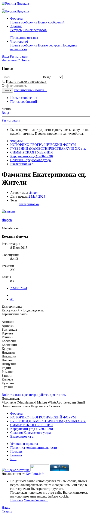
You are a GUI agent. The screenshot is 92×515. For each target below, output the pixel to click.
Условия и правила (24, 444)
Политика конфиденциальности (33, 447)
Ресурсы (16, 30)
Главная (16, 455)
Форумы (16, 18)
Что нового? (19, 41)
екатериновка (29, 204)
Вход (5, 112)
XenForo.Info (35, 474)
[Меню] (3, 8)
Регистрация (11, 120)
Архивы (16, 26)
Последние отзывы (24, 37)
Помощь (16, 451)
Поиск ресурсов (35, 30)
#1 (12, 299)
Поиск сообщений (51, 22)
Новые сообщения (23, 22)
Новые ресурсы (49, 45)
